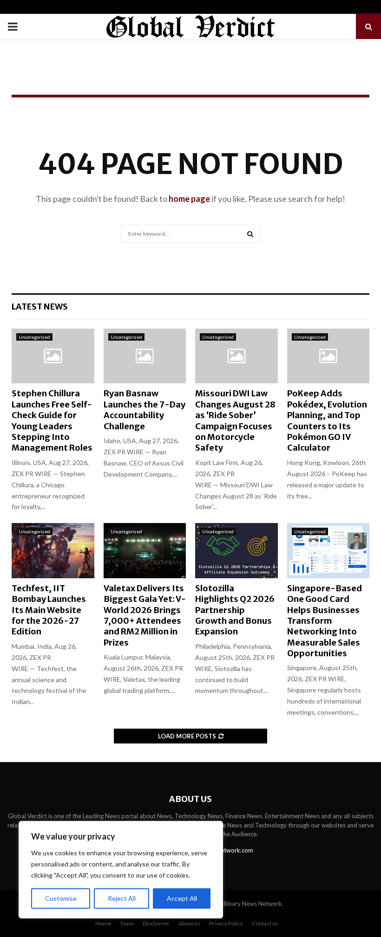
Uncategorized (34, 337)
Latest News (40, 306)
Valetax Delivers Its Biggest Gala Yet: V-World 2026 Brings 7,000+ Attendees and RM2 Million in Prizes (145, 615)
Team (127, 923)
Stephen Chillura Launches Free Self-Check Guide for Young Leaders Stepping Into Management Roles (52, 420)
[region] (121, 869)
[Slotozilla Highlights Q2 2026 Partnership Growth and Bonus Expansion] (236, 550)
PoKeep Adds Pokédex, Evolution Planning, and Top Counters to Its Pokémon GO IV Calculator (327, 420)
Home (103, 923)
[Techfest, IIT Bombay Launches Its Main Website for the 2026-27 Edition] (53, 550)
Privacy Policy (226, 923)
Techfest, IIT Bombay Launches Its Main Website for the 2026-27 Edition (49, 610)
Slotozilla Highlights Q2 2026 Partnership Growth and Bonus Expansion (235, 610)
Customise (61, 898)
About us (189, 923)
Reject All (122, 898)
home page (189, 199)
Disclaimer (156, 923)
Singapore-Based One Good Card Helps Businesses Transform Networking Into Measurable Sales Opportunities (324, 621)
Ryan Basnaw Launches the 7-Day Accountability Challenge (144, 409)
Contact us (265, 923)
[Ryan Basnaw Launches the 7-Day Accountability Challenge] (145, 356)
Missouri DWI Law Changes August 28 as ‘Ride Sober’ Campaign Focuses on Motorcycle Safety (235, 420)
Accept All (182, 898)
